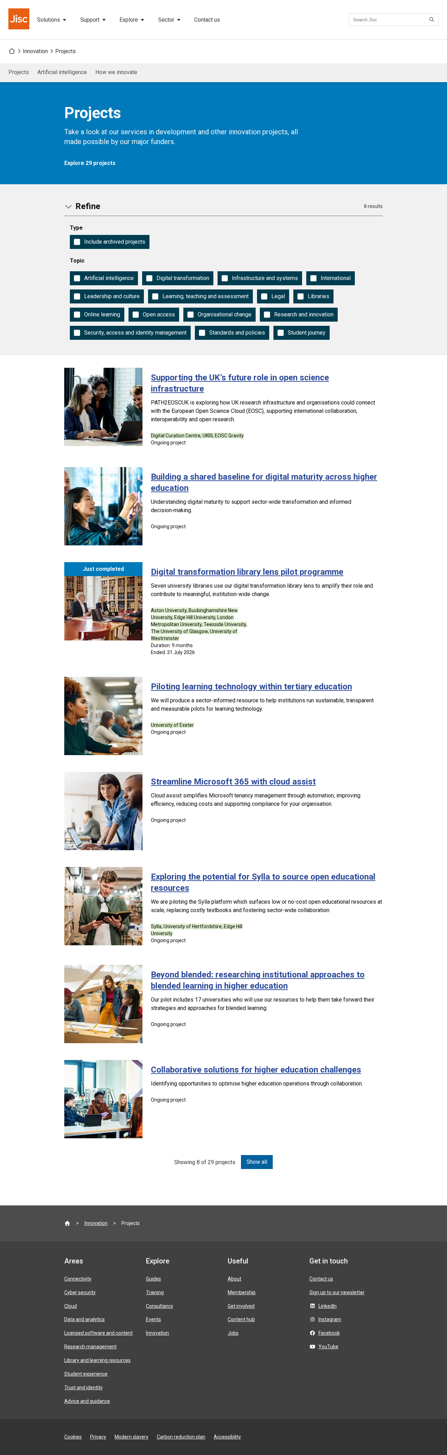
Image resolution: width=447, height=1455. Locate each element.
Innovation (35, 51)
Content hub (241, 1319)
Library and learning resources (97, 1360)
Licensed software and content (98, 1333)
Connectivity (77, 1279)
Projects (65, 51)
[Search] (432, 20)
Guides (153, 1279)
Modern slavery (131, 1437)
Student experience (86, 1374)
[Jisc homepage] (19, 19)
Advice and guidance (87, 1401)
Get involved (241, 1306)
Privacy (98, 1437)
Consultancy (159, 1306)
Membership (242, 1292)
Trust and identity (83, 1387)
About (234, 1279)
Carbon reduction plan (181, 1437)
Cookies (73, 1437)
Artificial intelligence (62, 72)
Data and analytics (84, 1319)
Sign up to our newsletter (337, 1292)
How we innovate (116, 72)
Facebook (329, 1333)
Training (155, 1292)
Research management (90, 1346)
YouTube (328, 1346)
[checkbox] (109, 242)
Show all (257, 1162)
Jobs (233, 1333)
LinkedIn (327, 1306)
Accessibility (227, 1437)
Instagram (329, 1319)
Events (153, 1319)
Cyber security (80, 1292)
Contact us (207, 19)
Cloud (70, 1306)
